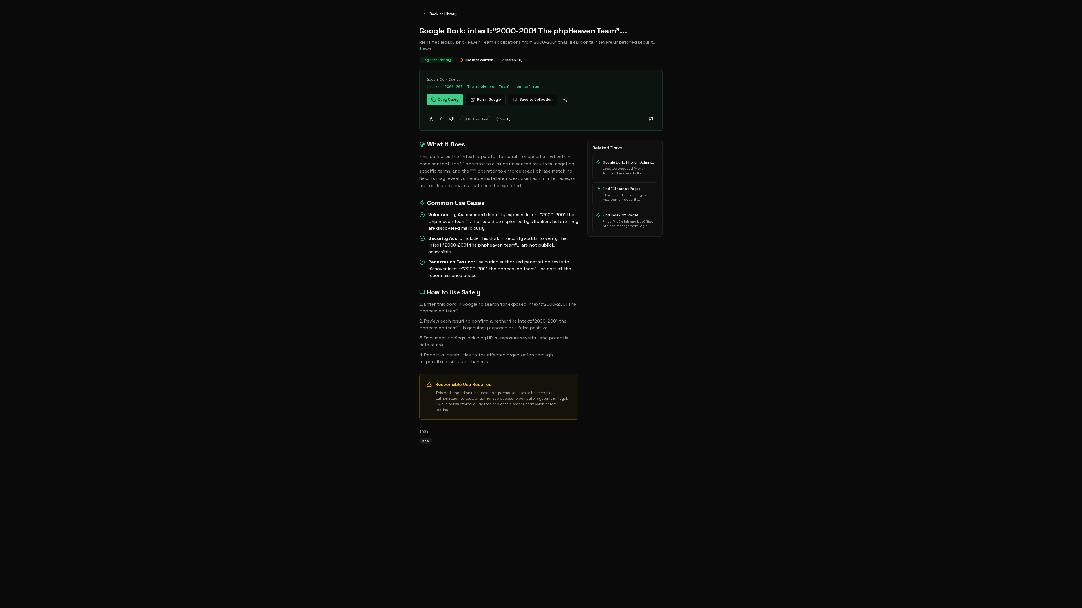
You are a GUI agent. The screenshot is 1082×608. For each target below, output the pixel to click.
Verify (505, 119)
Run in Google (489, 99)
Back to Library (443, 14)
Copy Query (448, 99)
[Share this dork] (565, 99)
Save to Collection (536, 99)
